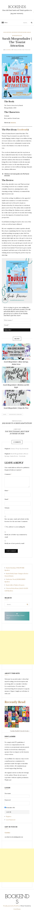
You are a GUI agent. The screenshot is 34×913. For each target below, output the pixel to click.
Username (8, 793)
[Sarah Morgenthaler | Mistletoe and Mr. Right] (16, 375)
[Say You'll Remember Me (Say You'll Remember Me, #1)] (24, 708)
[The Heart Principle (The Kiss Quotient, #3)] (27, 714)
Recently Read (15, 702)
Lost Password (10, 820)
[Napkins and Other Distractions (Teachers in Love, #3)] (10, 714)
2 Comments (27, 49)
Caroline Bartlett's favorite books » (19, 731)
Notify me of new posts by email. (14, 543)
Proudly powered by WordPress (11, 906)
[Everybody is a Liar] (13, 718)
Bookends (17, 7)
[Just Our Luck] (27, 708)
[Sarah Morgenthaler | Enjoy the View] (16, 398)
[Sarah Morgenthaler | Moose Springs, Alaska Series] (16, 352)
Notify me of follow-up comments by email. (16, 536)
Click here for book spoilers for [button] (16, 174)
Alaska (4, 414)
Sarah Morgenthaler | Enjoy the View (16, 408)
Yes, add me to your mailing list (15, 527)
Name (7, 490)
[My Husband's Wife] (10, 708)
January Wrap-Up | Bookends (19, 448)
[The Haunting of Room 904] (20, 714)
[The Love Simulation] (20, 719)
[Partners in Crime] (6, 714)
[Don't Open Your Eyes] (17, 708)
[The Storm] (6, 708)
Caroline (9, 49)
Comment (8, 474)
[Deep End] (10, 724)
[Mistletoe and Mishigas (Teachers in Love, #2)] (10, 719)
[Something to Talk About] (17, 714)
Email (7, 499)
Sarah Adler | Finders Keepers (15, 585)
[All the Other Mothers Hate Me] (27, 719)
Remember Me (10, 807)
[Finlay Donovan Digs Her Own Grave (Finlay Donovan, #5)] (24, 719)
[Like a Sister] (6, 719)
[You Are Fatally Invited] (17, 724)
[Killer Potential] (6, 724)
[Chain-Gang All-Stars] (13, 725)
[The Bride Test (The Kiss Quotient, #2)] (24, 714)
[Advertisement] (17, 647)
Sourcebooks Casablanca (15, 414)
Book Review (7, 32)
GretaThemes (17, 909)
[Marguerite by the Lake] (13, 708)
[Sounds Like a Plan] (13, 714)
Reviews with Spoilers (19, 32)
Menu (5, 22)
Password (8, 800)
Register (8, 816)
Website (7, 508)
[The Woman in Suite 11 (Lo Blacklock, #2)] (20, 708)
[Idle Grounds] (17, 719)
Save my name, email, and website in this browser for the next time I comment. (17, 520)
